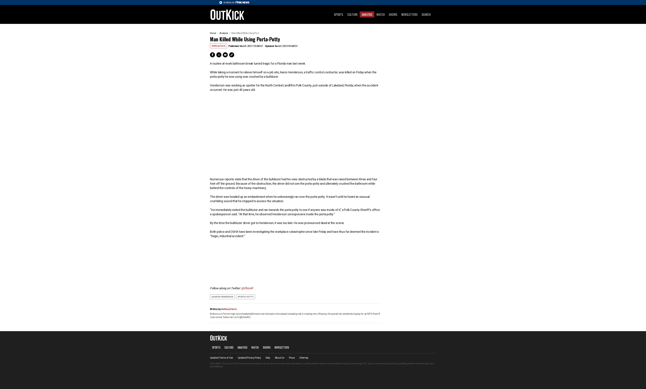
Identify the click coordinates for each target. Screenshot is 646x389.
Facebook (212, 54)
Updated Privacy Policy (249, 357)
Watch (380, 14)
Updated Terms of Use (221, 357)
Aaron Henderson (223, 297)
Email (225, 54)
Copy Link (231, 54)
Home (213, 33)
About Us (279, 357)
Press (292, 357)
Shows (393, 14)
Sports (338, 14)
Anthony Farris (218, 46)
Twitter (218, 54)
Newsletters (409, 14)
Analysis (367, 14)
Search (426, 14)
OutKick (227, 14)
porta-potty (246, 297)
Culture (352, 14)
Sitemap (303, 357)
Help (268, 357)
